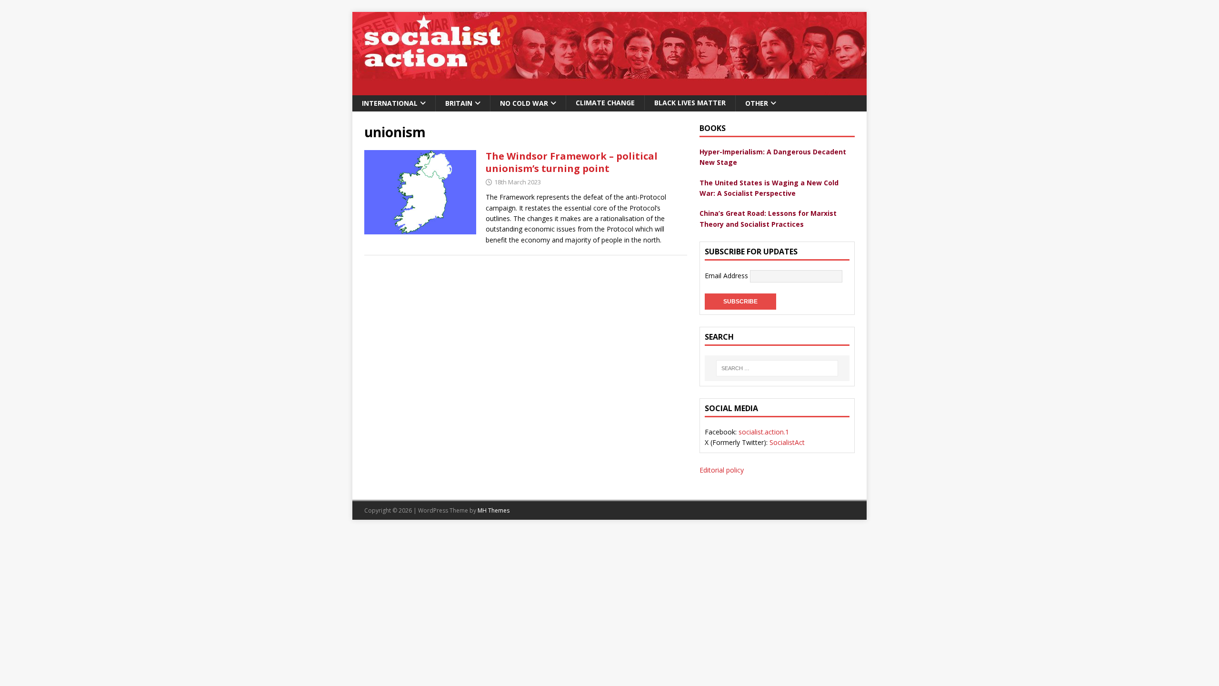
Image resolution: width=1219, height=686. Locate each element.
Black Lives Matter (690, 102)
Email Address (727, 275)
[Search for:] (777, 368)
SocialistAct (787, 442)
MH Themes (494, 510)
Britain (458, 103)
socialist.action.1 (764, 431)
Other (756, 103)
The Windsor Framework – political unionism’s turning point (572, 162)
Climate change (605, 102)
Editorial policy (721, 469)
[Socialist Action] (609, 89)
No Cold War (524, 103)
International (390, 103)
